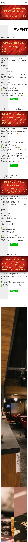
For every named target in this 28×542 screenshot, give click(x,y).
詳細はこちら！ (14, 99)
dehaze (26, 2)
